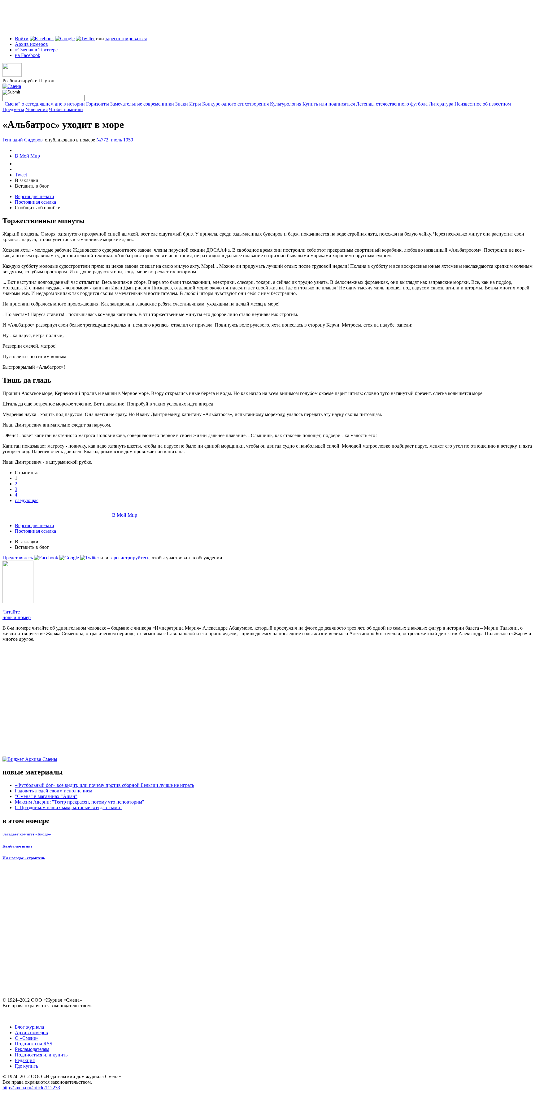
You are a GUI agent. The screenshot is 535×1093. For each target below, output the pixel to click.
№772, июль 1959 (114, 139)
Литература (441, 103)
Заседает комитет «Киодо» (26, 834)
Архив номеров (31, 44)
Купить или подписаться (328, 103)
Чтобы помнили (66, 109)
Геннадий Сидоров (22, 139)
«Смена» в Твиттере (36, 49)
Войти (21, 38)
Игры (195, 103)
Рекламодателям (32, 1049)
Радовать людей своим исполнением (53, 790)
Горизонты (97, 103)
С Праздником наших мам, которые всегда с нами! (68, 807)
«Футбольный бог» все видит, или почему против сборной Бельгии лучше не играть (104, 785)
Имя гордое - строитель (23, 858)
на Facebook (27, 55)
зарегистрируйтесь (129, 557)
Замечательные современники (142, 103)
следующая (26, 500)
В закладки (26, 180)
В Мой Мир (27, 155)
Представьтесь (17, 557)
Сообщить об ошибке (37, 207)
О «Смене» (26, 1038)
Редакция (25, 1060)
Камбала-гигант (17, 846)
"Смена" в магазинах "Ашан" (46, 796)
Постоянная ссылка (35, 202)
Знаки (181, 103)
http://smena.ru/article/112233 (31, 1087)
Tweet (21, 174)
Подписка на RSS (33, 1043)
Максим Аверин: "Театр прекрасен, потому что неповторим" (79, 802)
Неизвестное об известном (483, 103)
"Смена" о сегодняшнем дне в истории (43, 103)
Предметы (13, 109)
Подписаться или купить (41, 1054)
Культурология (285, 103)
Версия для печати (34, 196)
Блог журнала (29, 1027)
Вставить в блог (32, 186)
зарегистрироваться (126, 38)
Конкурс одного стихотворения (235, 103)
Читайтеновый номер (16, 614)
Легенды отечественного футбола (392, 103)
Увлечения (36, 109)
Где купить (26, 1066)
